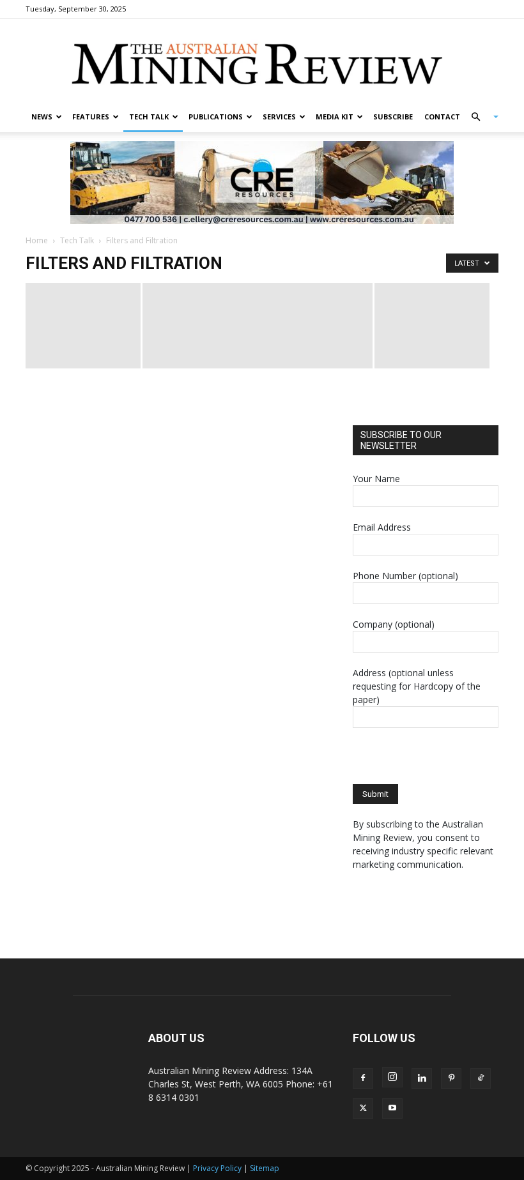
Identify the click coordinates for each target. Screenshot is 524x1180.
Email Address (382, 527)
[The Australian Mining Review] (262, 60)
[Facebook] (363, 1078)
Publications (216, 116)
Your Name (376, 479)
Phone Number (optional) (405, 576)
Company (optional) (394, 624)
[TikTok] (480, 1078)
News (41, 116)
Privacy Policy (217, 1168)
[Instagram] (392, 1077)
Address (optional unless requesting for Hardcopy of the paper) (417, 686)
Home (37, 240)
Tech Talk (149, 116)
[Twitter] (363, 1108)
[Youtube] (392, 1108)
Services (279, 116)
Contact (442, 116)
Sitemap (264, 1168)
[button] (479, 117)
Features (90, 116)
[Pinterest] (451, 1078)
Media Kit (334, 116)
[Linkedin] (422, 1078)
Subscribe (393, 116)
